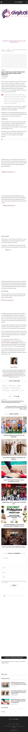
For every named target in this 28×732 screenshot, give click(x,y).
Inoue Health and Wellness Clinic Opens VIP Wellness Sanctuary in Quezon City (18, 692)
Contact (13, 723)
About (10, 723)
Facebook (3, 711)
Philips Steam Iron (15, 390)
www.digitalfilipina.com (7, 375)
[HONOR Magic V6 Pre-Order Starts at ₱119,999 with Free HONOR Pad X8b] (14, 492)
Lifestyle (8, 49)
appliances (4, 385)
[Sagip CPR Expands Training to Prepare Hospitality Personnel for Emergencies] (14, 469)
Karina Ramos (5, 76)
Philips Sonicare (5, 390)
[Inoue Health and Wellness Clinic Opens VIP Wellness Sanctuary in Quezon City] (14, 447)
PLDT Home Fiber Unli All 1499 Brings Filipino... (14, 547)
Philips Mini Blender (15, 388)
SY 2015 (22, 390)
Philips (19, 385)
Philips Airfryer (5, 388)
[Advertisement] (14, 29)
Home (2, 49)
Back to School (12, 385)
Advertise (17, 723)
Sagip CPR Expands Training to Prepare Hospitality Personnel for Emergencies (18, 701)
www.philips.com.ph (5, 341)
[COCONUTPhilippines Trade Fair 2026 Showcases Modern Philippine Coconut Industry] (14, 514)
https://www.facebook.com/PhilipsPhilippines (10, 342)
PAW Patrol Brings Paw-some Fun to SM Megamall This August (19, 683)
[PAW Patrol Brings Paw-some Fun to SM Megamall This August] (14, 425)
